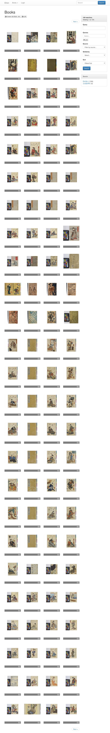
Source (85, 44)
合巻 (86, 40)
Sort (84, 60)
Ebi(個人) (86, 81)
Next (75, 21)
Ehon (7, 2)
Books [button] (14, 3)
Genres (85, 32)
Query (85, 24)
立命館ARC (86, 83)
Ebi (19, 51)
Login (23, 3)
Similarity (86, 52)
